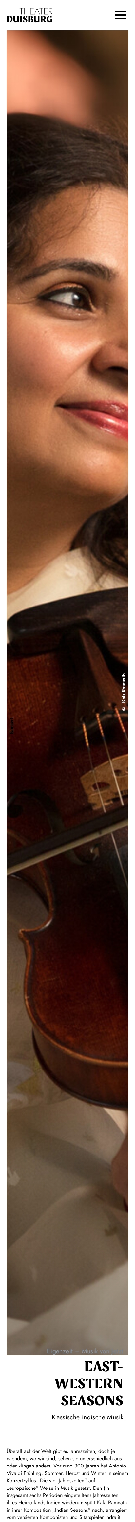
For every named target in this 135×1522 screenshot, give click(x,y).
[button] (120, 15)
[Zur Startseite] (29, 15)
